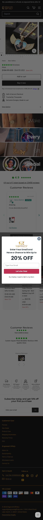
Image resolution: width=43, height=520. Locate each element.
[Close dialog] (39, 238)
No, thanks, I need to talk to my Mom (21, 277)
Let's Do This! (21, 271)
